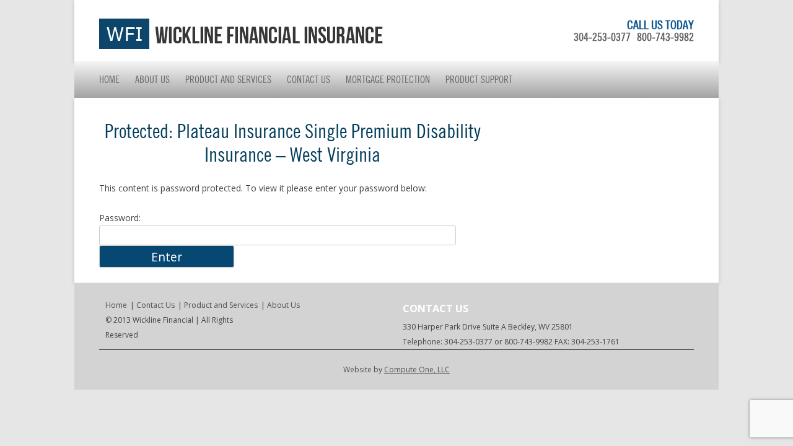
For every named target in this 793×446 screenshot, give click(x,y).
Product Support (478, 79)
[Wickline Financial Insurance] (241, 45)
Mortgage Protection (388, 79)
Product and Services (228, 79)
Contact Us (308, 79)
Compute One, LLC (417, 369)
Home (109, 79)
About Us (152, 79)
